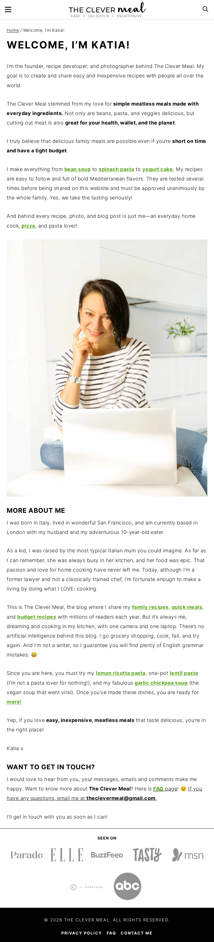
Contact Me (137, 933)
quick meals (187, 607)
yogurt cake (157, 169)
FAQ (158, 789)
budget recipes (36, 617)
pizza (28, 226)
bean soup (77, 169)
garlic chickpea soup (161, 683)
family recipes (150, 607)
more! (14, 702)
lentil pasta (184, 673)
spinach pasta (116, 169)
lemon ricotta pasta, (121, 673)
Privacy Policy (81, 933)
